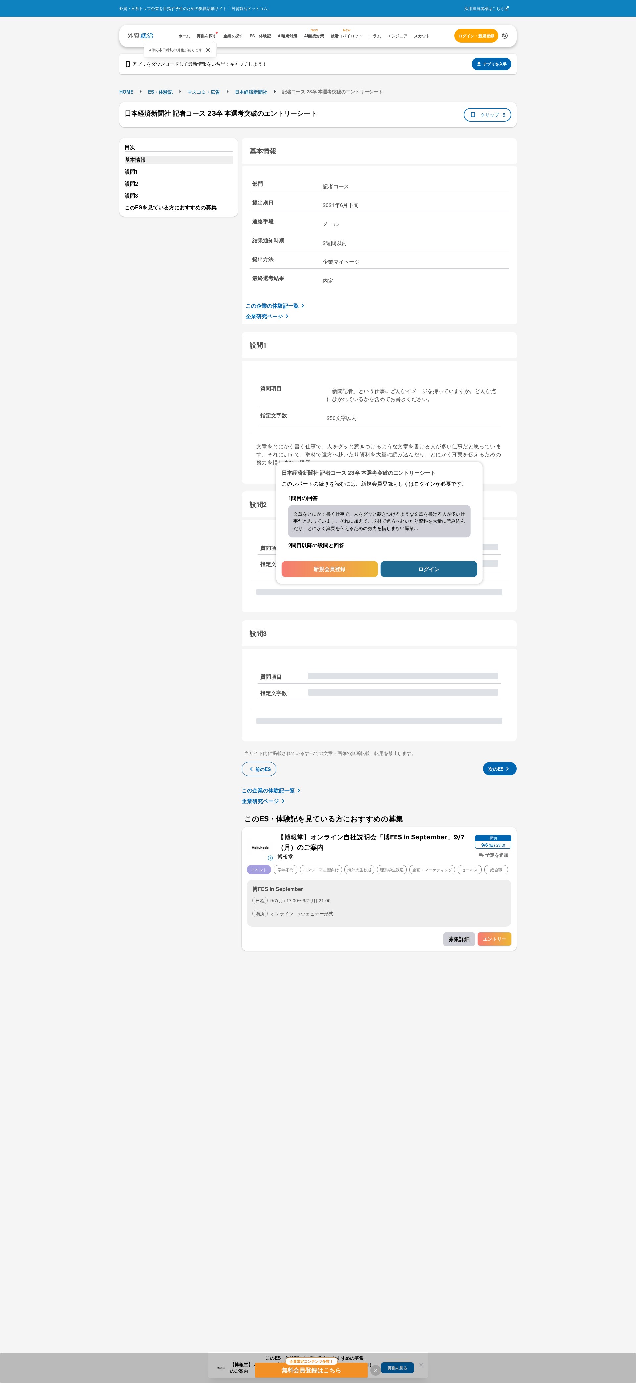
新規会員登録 (329, 569)
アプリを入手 (495, 64)
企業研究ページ (264, 316)
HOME (126, 91)
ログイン (429, 569)
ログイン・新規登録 (476, 36)
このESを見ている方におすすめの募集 (171, 207)
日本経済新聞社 (251, 91)
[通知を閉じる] (208, 50)
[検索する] (505, 36)
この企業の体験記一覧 (272, 305)
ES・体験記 (160, 91)
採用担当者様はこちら (484, 8)
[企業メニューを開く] (260, 846)
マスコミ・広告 (203, 91)
